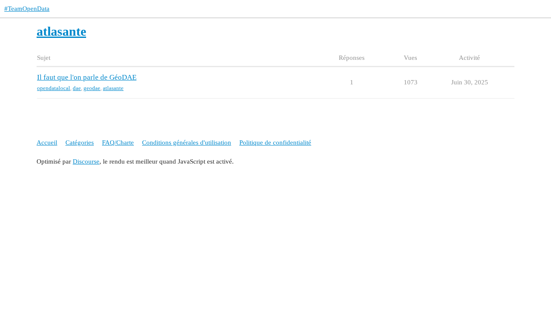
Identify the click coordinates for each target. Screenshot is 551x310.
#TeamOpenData (27, 8)
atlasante (113, 88)
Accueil (47, 142)
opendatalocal (53, 88)
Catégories (79, 142)
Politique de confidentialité (275, 142)
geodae (92, 88)
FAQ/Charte (118, 142)
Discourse (86, 161)
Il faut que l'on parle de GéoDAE (86, 77)
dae (77, 88)
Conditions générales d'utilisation (186, 142)
